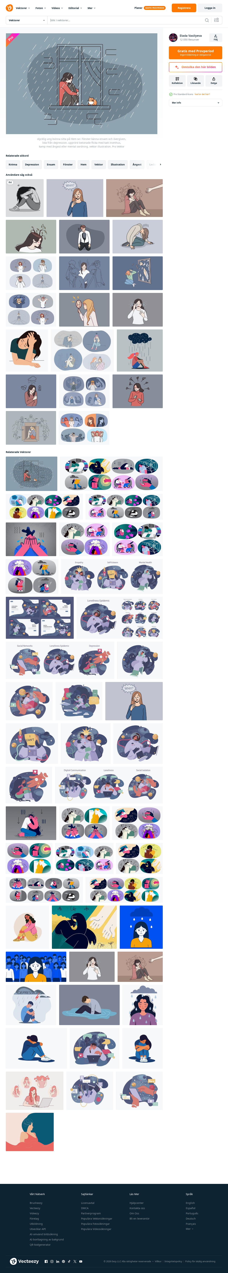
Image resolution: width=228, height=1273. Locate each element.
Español (190, 1208)
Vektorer (21, 8)
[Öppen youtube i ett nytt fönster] (80, 1261)
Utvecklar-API (38, 1229)
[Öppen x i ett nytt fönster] (75, 1261)
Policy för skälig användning (200, 1261)
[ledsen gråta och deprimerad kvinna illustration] (27, 350)
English (190, 1203)
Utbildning (36, 1223)
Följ (216, 39)
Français (191, 1223)
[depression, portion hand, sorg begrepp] (84, 927)
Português (192, 1213)
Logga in (210, 8)
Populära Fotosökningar (95, 1223)
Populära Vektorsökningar (96, 1218)
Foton (39, 8)
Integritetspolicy (173, 1261)
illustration (118, 164)
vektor (98, 164)
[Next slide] (157, 164)
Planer (138, 8)
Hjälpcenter (137, 1203)
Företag (34, 1218)
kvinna (13, 164)
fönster (68, 164)
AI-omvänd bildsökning (44, 1234)
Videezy (34, 1213)
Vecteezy (35, 1208)
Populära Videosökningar (96, 1229)
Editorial (73, 8)
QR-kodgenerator (40, 1244)
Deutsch (191, 1218)
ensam (51, 164)
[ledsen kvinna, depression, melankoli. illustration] (143, 1005)
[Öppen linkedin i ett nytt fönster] (57, 1261)
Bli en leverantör (140, 1218)
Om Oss (134, 1213)
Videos (56, 8)
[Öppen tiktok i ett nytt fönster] (69, 1261)
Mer (90, 8)
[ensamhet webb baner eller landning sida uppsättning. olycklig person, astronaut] (40, 618)
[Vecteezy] (9, 8)
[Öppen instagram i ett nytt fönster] (51, 1261)
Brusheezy (36, 1203)
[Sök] (207, 20)
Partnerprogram (91, 1213)
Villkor (158, 1261)
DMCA (84, 1208)
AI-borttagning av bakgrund (47, 1239)
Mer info (176, 102)
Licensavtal (87, 1203)
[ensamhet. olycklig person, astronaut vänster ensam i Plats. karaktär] (140, 660)
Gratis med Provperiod (196, 53)
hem (84, 164)
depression (32, 164)
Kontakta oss (137, 1208)
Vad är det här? (202, 94)
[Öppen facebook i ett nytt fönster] (46, 1261)
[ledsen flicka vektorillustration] (25, 198)
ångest (137, 164)
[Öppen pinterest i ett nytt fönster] (63, 1261)
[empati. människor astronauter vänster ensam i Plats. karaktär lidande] (85, 743)
